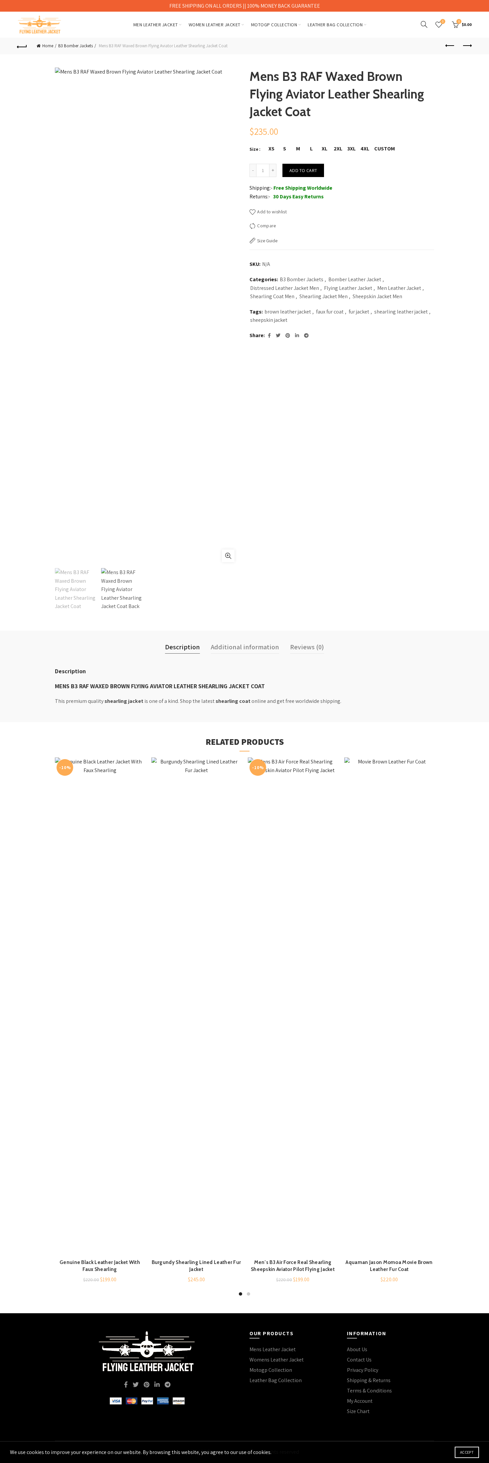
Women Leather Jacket (215, 25)
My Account (360, 1400)
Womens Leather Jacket (276, 1359)
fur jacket (359, 311)
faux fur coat (330, 311)
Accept (467, 1452)
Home (47, 46)
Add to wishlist (272, 212)
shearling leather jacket (401, 311)
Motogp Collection (270, 1369)
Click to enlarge (228, 555)
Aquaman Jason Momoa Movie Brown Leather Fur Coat (389, 1265)
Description (182, 647)
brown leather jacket (287, 311)
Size (253, 149)
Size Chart (358, 1411)
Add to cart (303, 170)
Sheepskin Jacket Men (377, 296)
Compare (266, 226)
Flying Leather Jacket (348, 288)
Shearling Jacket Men (323, 296)
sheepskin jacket (268, 319)
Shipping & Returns (369, 1380)
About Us (357, 1349)
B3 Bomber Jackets (75, 46)
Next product (466, 46)
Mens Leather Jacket (272, 1349)
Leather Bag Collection (335, 25)
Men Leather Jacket (155, 25)
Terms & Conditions (369, 1390)
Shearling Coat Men (272, 296)
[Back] (22, 46)
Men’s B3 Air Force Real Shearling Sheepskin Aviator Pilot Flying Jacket (293, 1265)
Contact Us (359, 1359)
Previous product (450, 46)
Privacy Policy (362, 1369)
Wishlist (442, 22)
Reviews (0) (307, 647)
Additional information (245, 647)
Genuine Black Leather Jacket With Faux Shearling (100, 1265)
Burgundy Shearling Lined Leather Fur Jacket (196, 1265)
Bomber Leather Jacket (354, 279)
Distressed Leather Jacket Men (284, 288)
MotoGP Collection (274, 25)
